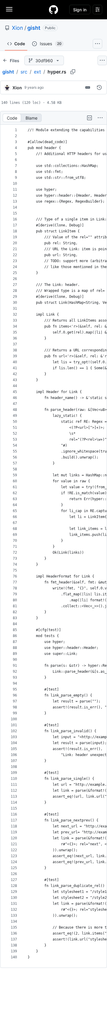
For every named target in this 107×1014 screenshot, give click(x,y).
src (24, 72)
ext (37, 72)
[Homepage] (53, 9)
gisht (33, 28)
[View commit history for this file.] (99, 87)
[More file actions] (100, 118)
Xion (17, 28)
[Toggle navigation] (9, 9)
